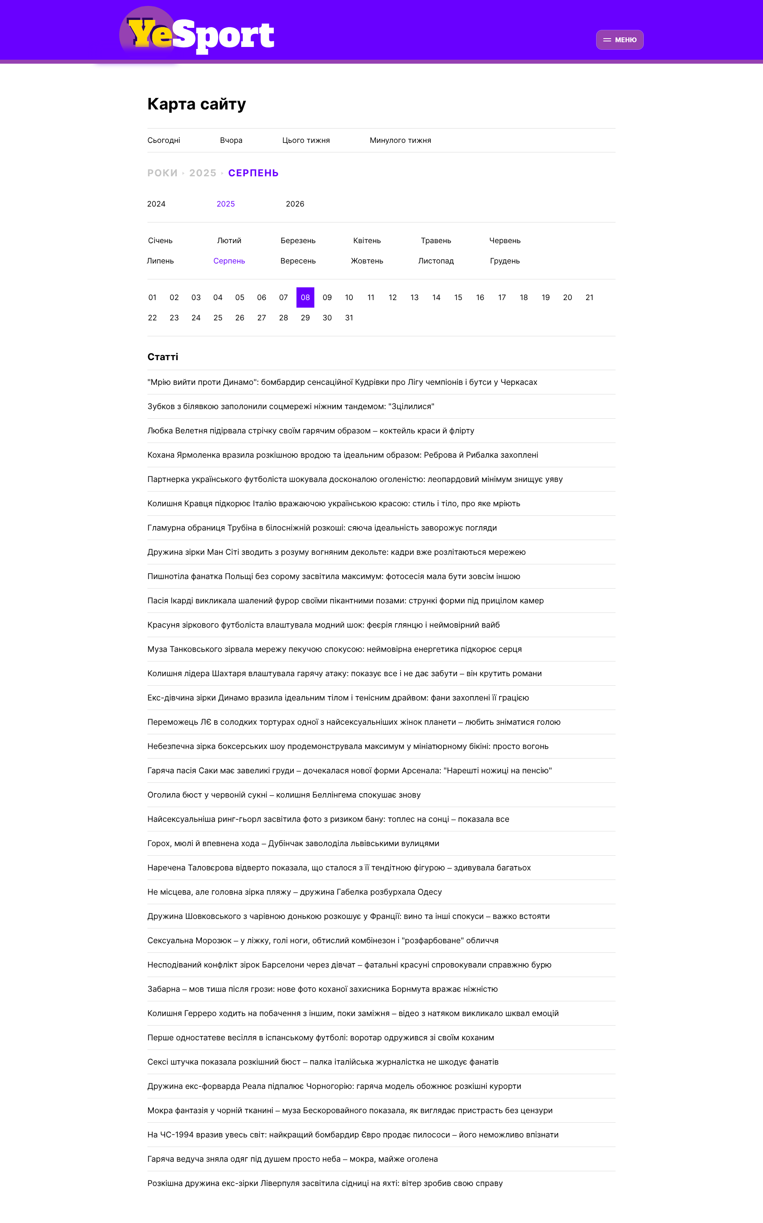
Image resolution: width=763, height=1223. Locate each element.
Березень (298, 240)
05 (239, 297)
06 (262, 297)
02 (174, 297)
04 (218, 297)
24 (196, 317)
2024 (156, 204)
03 (196, 297)
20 (567, 297)
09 (327, 297)
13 (415, 297)
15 (458, 297)
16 (480, 297)
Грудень (505, 260)
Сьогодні (163, 140)
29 (305, 317)
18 (524, 297)
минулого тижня (400, 140)
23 (174, 317)
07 (283, 297)
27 (261, 317)
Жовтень (367, 260)
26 (239, 317)
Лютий (229, 240)
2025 (203, 173)
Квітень (367, 240)
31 (349, 317)
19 (546, 297)
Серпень (253, 173)
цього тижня (306, 140)
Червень (505, 240)
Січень (160, 240)
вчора (231, 140)
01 (152, 297)
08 (305, 297)
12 (393, 297)
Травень (436, 240)
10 (349, 297)
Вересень (298, 260)
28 (283, 317)
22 (152, 317)
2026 (295, 204)
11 (371, 297)
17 (502, 297)
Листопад (436, 260)
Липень (160, 260)
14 (436, 297)
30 (327, 317)
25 (218, 317)
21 (589, 297)
